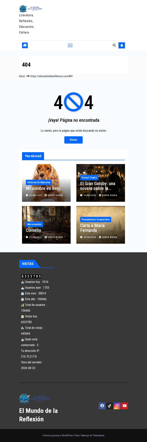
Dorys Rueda (55, 195)
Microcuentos (34, 224)
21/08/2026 (36, 237)
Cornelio (33, 230)
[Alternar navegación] (70, 45)
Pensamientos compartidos (96, 219)
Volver (73, 139)
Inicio (22, 76)
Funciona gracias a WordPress (58, 435)
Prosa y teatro (89, 177)
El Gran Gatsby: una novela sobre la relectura (97, 188)
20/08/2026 (90, 237)
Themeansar (99, 435)
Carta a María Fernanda (92, 228)
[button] (114, 45)
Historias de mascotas (38, 182)
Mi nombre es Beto (43, 188)
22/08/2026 (36, 195)
